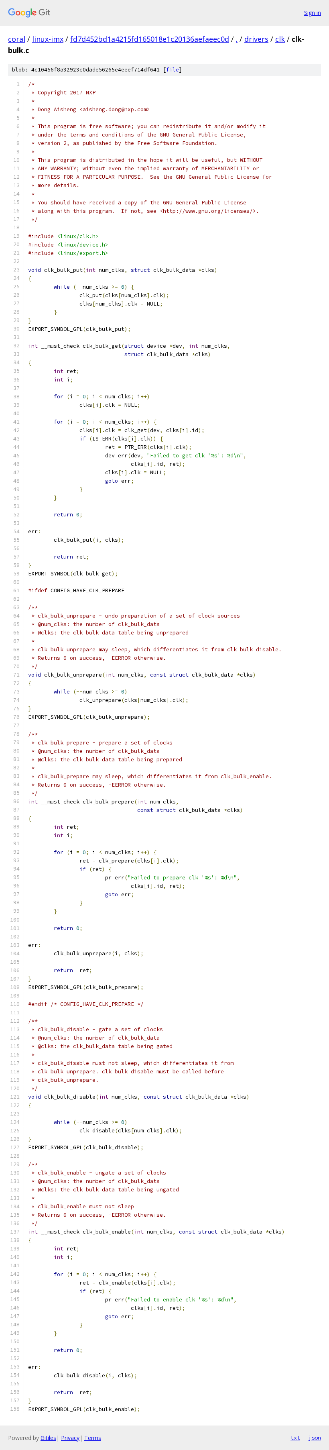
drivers (256, 39)
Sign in (312, 12)
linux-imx (47, 39)
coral (16, 39)
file (172, 69)
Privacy (70, 1438)
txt (295, 1437)
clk (280, 39)
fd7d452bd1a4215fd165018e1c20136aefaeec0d (149, 39)
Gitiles (48, 1438)
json (314, 1437)
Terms (92, 1438)
